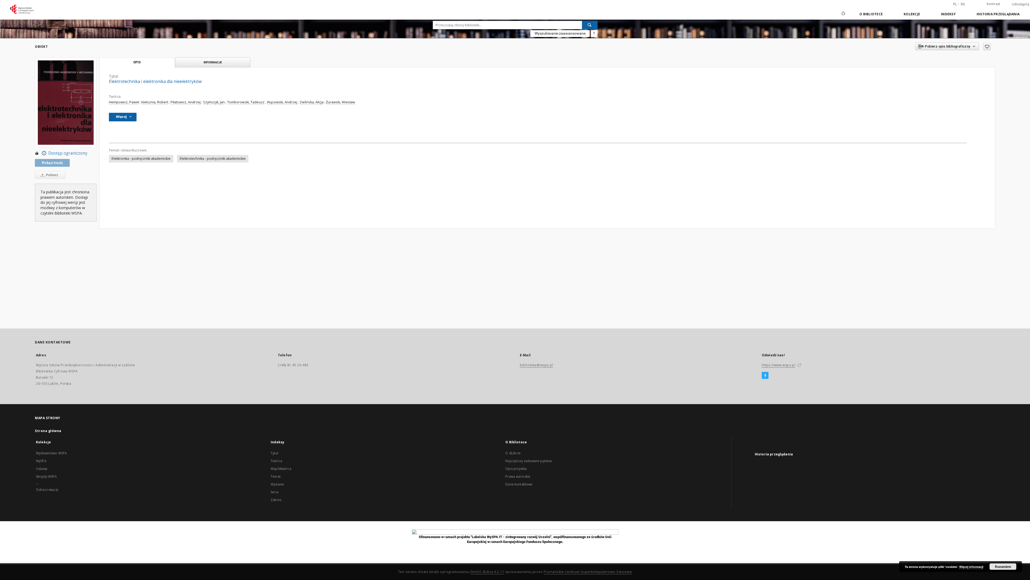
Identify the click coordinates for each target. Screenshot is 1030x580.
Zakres (276, 500)
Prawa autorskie (517, 476)
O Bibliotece (871, 14)
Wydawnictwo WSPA (51, 453)
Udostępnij (1020, 4)
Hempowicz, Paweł (124, 102)
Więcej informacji (971, 567)
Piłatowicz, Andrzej (186, 102)
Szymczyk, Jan (214, 102)
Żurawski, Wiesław (340, 102)
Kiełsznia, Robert (154, 102)
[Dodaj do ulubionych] (987, 46)
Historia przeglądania (998, 14)
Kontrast (993, 4)
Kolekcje (912, 14)
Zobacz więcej (47, 489)
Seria (274, 492)
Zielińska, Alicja (311, 102)
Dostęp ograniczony (67, 153)
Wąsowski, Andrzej (282, 102)
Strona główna (48, 431)
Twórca (276, 461)
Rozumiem (1003, 566)
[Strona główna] (843, 14)
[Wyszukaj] (590, 25)
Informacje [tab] (213, 62)
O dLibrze (513, 453)
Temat (276, 476)
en (963, 4)
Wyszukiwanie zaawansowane (560, 33)
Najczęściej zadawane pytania (528, 461)
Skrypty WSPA (46, 476)
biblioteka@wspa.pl (536, 365)
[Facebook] (765, 375)
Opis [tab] (137, 62)
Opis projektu (516, 468)
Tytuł (274, 453)
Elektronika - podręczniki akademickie (141, 158)
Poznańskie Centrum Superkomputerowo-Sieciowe (588, 572)
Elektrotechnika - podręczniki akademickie (213, 158)
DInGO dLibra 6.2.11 (487, 572)
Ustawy (41, 468)
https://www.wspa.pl (778, 365)
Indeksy (948, 14)
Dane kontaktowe (518, 484)
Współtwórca (281, 468)
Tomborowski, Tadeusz (245, 102)
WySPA (41, 461)
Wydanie (277, 484)
